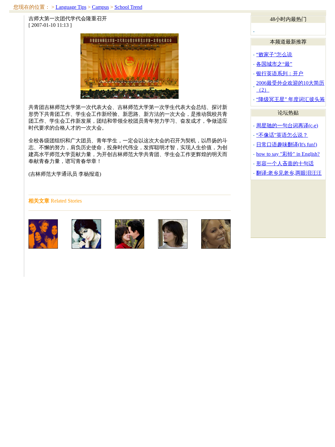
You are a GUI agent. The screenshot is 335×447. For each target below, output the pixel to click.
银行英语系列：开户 (279, 73)
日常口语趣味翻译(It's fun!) (286, 144)
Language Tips (71, 7)
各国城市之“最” (274, 64)
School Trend (128, 7)
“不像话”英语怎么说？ (282, 135)
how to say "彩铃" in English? (288, 154)
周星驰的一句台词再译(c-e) (287, 125)
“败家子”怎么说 (274, 54)
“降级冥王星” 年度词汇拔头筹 (290, 99)
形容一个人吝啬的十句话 (285, 163)
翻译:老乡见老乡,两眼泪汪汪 (289, 173)
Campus (100, 7)
